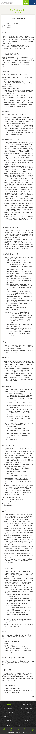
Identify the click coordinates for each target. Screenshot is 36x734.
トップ (3, 730)
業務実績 (9, 720)
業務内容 (27, 716)
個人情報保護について (26, 708)
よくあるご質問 (27, 704)
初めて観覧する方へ (9, 708)
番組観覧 (18, 730)
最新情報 (32, 730)
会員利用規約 (9, 712)
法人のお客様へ (33, 2)
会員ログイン (26, 2)
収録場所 (9, 704)
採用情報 (27, 720)
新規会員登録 (10, 730)
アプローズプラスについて (9, 716)
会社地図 (27, 712)
